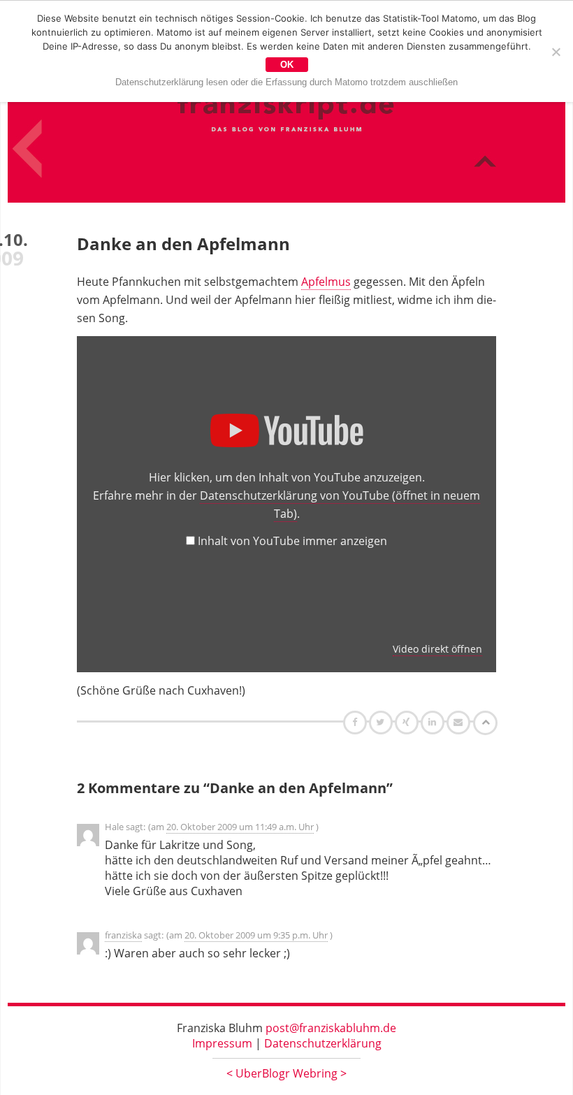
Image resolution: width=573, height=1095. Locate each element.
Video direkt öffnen (437, 648)
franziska (123, 935)
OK (286, 64)
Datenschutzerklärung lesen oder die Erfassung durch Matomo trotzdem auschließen (286, 82)
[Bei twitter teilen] (382, 722)
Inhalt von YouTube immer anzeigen (292, 541)
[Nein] (556, 52)
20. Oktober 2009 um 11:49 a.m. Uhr (240, 826)
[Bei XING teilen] (408, 722)
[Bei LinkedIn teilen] (434, 722)
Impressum (222, 1043)
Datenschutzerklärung (323, 1043)
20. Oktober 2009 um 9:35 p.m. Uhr (256, 935)
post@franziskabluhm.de (331, 1028)
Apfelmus (326, 281)
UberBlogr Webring (286, 1073)
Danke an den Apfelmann (183, 243)
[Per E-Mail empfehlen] (460, 722)
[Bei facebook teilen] (356, 722)
